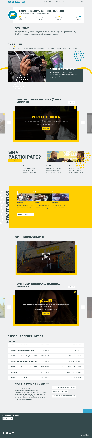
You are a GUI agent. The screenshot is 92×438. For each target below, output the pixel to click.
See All (71, 102)
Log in (82, 1)
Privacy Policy (86, 434)
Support (57, 1)
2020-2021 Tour (46, 350)
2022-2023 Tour (46, 377)
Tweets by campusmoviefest (52, 415)
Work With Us (64, 433)
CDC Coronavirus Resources (64, 387)
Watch (51, 1)
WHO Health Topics (60, 391)
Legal (48, 433)
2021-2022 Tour (46, 345)
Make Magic (14, 160)
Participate (44, 1)
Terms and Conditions (84, 435)
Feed (35, 433)
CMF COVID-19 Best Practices (64, 396)
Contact (21, 433)
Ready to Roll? (24, 214)
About (63, 1)
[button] (9, 122)
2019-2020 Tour (46, 372)
